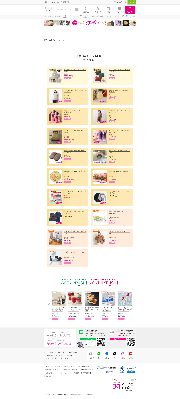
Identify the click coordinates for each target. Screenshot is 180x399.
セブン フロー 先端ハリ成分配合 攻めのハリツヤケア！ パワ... (58, 309)
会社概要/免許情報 (83, 366)
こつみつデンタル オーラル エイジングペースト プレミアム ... (108, 309)
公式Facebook (107, 357)
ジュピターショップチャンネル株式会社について (59, 366)
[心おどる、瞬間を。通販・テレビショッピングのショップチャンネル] (48, 9)
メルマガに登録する (91, 357)
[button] (131, 370)
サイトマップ (64, 359)
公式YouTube (131, 357)
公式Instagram (123, 357)
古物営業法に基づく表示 (69, 369)
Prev (49, 304)
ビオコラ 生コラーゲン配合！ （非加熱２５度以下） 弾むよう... (125, 309)
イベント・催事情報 (51, 359)
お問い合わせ (73, 352)
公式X (115, 357)
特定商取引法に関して (52, 369)
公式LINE (99, 357)
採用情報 (48, 376)
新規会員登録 (65, 2)
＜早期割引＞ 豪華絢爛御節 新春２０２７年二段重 (92, 309)
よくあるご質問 (61, 352)
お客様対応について (51, 373)
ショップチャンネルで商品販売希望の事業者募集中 (76, 373)
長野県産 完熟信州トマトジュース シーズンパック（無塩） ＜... (75, 309)
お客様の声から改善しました (54, 355)
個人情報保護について (87, 369)
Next (133, 304)
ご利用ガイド (49, 352)
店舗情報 (69, 355)
